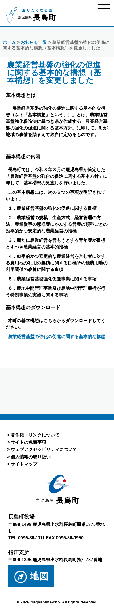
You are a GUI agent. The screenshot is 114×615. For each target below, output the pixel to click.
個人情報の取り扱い (31, 456)
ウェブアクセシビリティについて (44, 449)
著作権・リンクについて (35, 434)
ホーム (9, 42)
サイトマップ (24, 463)
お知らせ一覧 (34, 42)
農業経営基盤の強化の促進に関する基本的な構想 (56, 336)
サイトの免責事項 (28, 442)
